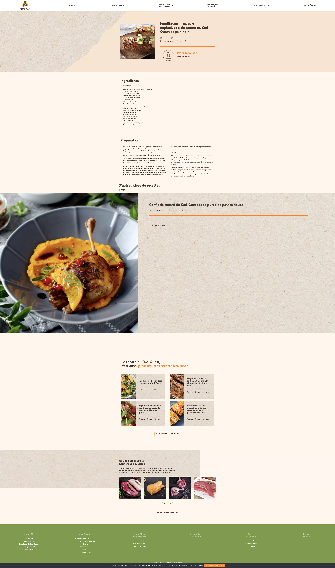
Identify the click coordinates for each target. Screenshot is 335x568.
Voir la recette (158, 225)
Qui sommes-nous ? (28, 541)
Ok (206, 565)
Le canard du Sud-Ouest (84, 539)
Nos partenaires (140, 546)
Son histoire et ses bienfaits (84, 541)
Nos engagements (28, 547)
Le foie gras (84, 544)
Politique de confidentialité (174, 562)
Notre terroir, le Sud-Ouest (29, 544)
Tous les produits (84, 552)
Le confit (84, 550)
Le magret (84, 547)
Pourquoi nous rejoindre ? (28, 550)
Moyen (150, 419)
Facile (163, 38)
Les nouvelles (251, 541)
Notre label (29, 539)
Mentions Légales (158, 562)
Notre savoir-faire (139, 541)
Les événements (251, 544)
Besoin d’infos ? (309, 5)
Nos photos (250, 546)
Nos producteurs (139, 544)
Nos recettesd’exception (212, 5)
